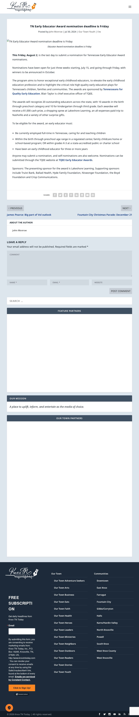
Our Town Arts (61, 587)
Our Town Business (64, 594)
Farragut (101, 594)
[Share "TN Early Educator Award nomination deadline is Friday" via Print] (93, 195)
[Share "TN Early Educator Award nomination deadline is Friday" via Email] (87, 195)
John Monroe (55, 31)
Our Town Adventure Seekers (69, 580)
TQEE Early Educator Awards (75, 160)
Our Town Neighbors (65, 643)
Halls (99, 615)
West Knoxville (104, 657)
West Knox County (106, 650)
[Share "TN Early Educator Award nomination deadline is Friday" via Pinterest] (71, 195)
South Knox (103, 643)
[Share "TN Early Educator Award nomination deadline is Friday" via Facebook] (55, 195)
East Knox (102, 587)
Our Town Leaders (63, 629)
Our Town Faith (62, 608)
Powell (100, 636)
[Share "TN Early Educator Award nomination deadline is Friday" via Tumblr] (65, 195)
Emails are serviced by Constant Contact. (22, 678)
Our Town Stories (63, 664)
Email (11, 625)
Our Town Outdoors (64, 650)
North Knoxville (105, 629)
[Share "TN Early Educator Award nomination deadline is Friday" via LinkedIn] (76, 195)
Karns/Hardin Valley (107, 622)
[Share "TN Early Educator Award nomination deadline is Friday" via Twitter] (60, 195)
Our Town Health (63, 615)
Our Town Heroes (63, 622)
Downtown (102, 580)
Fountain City (104, 601)
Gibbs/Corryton (105, 608)
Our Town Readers (63, 657)
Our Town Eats (61, 601)
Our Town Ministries (64, 636)
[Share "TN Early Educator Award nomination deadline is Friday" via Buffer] (82, 195)
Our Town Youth (86, 31)
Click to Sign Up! (22, 687)
